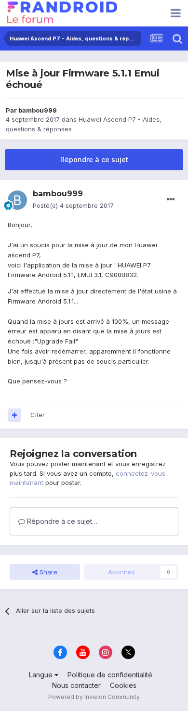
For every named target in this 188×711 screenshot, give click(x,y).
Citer (37, 415)
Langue (41, 675)
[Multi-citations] (14, 415)
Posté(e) (73, 205)
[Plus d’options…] (170, 199)
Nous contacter (76, 685)
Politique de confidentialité (109, 675)
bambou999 (37, 110)
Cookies (123, 685)
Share (47, 572)
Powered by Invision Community (94, 696)
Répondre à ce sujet (94, 159)
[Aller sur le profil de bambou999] (17, 200)
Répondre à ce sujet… (61, 521)
